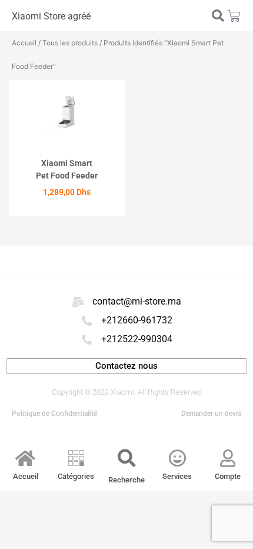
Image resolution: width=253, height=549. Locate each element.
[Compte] (228, 458)
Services (177, 476)
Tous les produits (70, 42)
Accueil (24, 42)
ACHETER (67, 212)
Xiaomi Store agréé (51, 16)
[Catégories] (76, 458)
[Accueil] (25, 458)
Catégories (76, 476)
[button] (217, 15)
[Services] (177, 458)
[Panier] (234, 16)
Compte (228, 476)
